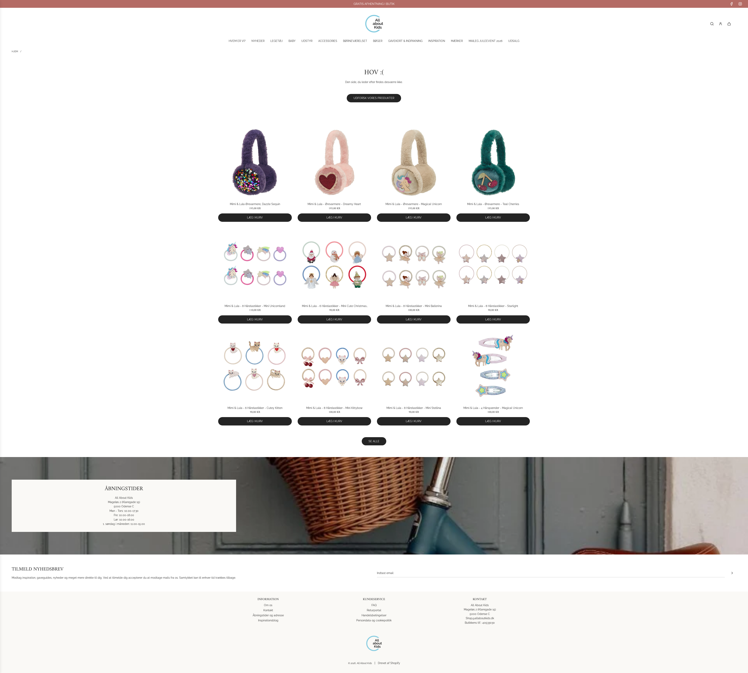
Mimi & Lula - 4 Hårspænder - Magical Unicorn (493, 407)
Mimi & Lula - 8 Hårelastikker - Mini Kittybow (334, 407)
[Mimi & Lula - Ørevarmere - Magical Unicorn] (414, 162)
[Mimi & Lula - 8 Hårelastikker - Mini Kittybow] (334, 366)
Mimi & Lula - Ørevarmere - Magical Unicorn (413, 204)
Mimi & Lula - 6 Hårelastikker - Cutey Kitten (255, 407)
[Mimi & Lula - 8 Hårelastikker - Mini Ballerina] (414, 264)
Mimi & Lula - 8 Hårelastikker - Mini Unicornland (255, 306)
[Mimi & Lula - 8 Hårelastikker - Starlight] (493, 264)
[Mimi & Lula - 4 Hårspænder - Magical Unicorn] (493, 366)
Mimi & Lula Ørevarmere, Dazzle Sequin (255, 204)
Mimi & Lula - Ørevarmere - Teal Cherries (493, 204)
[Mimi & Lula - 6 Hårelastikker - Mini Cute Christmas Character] (334, 264)
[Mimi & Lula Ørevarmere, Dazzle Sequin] (255, 162)
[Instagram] (740, 4)
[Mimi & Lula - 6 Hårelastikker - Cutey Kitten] (255, 366)
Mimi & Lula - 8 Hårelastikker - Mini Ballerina (414, 306)
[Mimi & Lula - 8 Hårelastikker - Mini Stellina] (414, 366)
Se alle (374, 441)
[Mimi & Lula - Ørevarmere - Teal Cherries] (493, 162)
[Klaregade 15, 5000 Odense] (374, 505)
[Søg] (712, 23)
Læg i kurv (255, 217)
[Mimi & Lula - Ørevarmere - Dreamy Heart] (334, 162)
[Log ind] (720, 23)
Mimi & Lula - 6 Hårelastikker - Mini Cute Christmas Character (334, 306)
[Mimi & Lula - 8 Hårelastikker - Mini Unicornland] (255, 264)
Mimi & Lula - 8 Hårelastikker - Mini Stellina (413, 407)
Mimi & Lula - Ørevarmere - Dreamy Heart (334, 204)
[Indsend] (732, 573)
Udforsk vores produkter (374, 98)
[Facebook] (731, 4)
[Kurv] (729, 23)
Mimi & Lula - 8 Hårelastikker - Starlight (493, 306)
